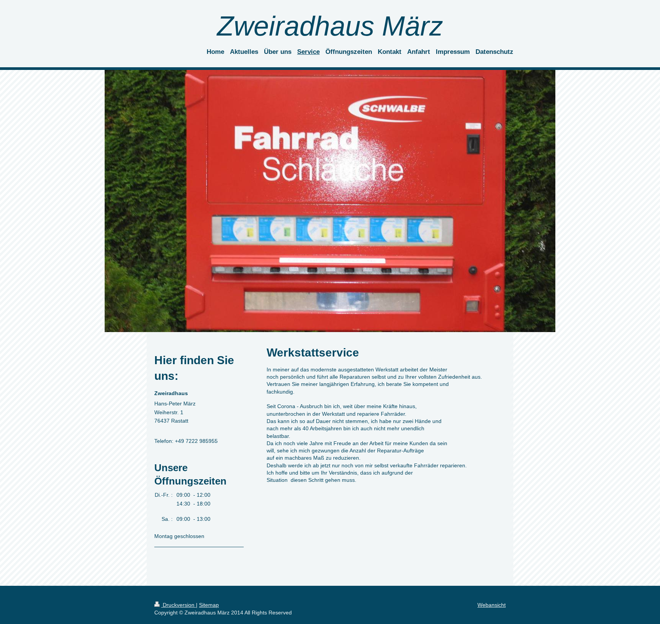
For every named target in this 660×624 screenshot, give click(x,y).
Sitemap (209, 605)
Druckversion (178, 605)
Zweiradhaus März (330, 26)
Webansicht (491, 605)
